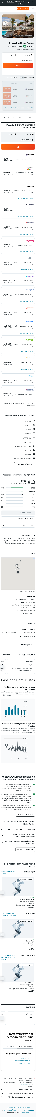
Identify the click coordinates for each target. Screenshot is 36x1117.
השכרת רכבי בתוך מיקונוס (22, 1061)
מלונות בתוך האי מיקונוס (10, 1110)
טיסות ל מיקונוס (25, 1058)
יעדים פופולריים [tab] (9, 1046)
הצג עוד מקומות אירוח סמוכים (8, 872)
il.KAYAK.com (26, 1107)
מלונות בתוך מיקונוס (24, 1063)
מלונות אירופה (11, 1107)
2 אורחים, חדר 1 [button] (26, 60)
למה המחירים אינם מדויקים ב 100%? (20, 1097)
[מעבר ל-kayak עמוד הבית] (23, 8)
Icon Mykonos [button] (29, 983)
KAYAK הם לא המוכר (26, 1090)
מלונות (19, 1107)
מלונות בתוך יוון (27, 1109)
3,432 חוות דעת (13, 46)
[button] (2, 3)
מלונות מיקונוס (25, 1112)
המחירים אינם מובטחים (24, 1084)
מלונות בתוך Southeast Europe (26, 1110)
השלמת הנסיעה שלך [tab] (25, 1046)
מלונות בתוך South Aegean (14, 1109)
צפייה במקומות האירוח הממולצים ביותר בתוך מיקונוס (8, 957)
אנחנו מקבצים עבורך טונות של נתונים (20, 1093)
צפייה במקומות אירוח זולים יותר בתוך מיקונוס (8, 914)
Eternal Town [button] (30, 941)
